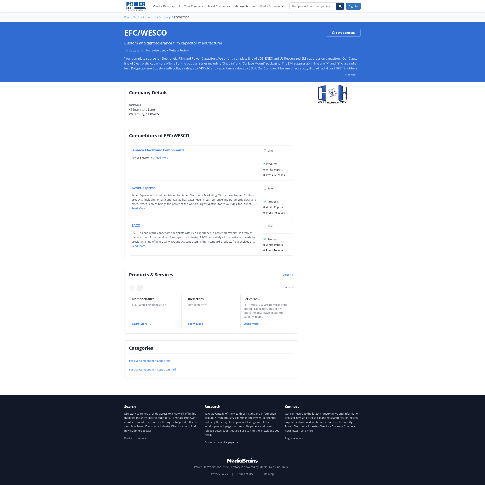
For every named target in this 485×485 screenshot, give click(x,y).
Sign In (353, 6)
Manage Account (245, 6)
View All (288, 274)
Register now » (294, 438)
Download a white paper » (221, 442)
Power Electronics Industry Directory (147, 17)
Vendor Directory (164, 6)
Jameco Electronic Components (158, 150)
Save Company (345, 32)
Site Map (268, 474)
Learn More (139, 323)
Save (270, 151)
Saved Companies (218, 6)
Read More (161, 157)
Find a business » (135, 438)
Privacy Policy (219, 474)
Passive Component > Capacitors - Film (153, 369)
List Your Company (191, 6)
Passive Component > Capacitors (150, 361)
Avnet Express (143, 187)
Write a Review (179, 50)
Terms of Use (245, 474)
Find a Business (270, 6)
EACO (135, 225)
